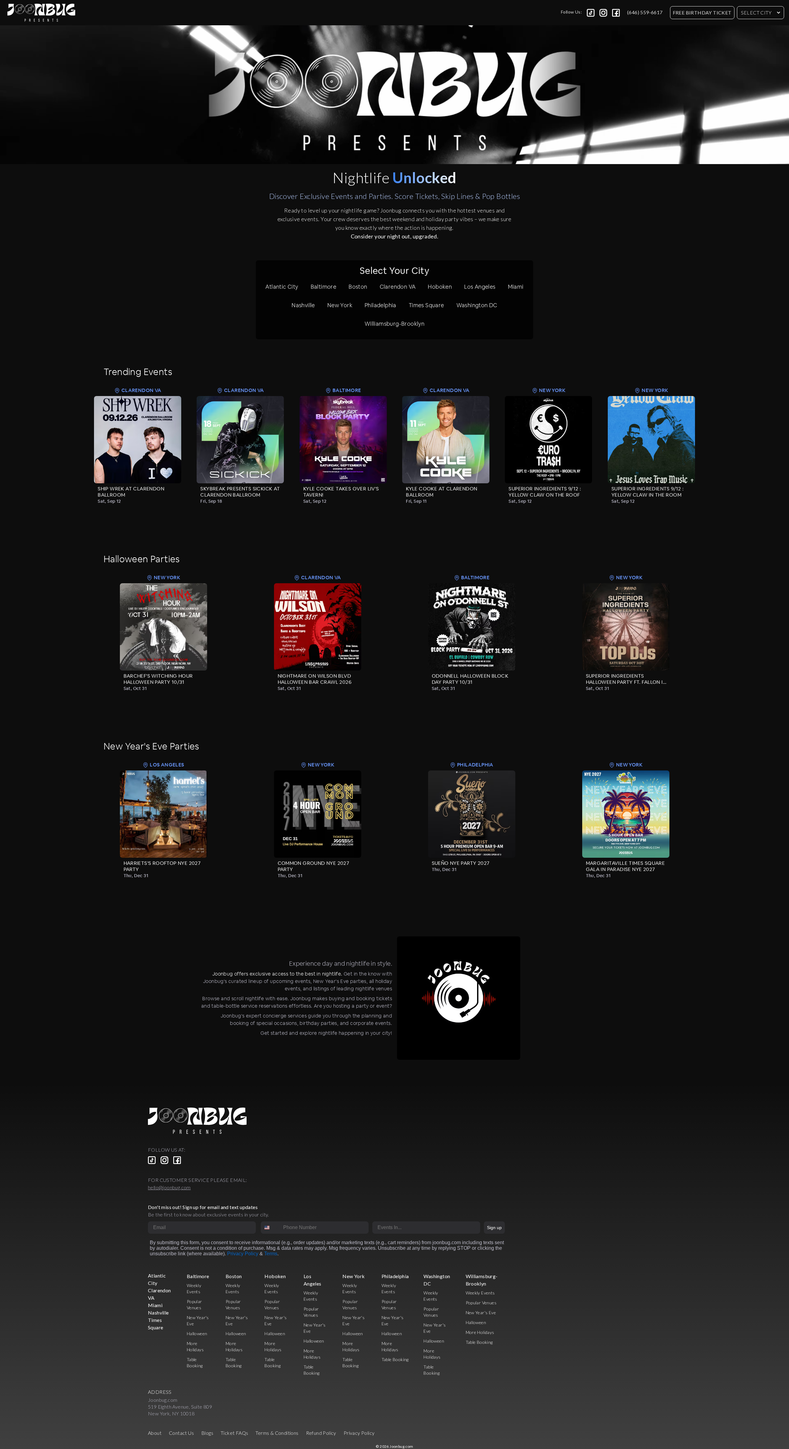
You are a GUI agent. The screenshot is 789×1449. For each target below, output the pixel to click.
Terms (270, 1253)
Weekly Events (480, 1292)
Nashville (303, 305)
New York (339, 305)
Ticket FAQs (234, 1433)
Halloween (197, 1333)
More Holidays (480, 1332)
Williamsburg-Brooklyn (394, 323)
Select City (756, 12)
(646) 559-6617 (645, 12)
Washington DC (476, 305)
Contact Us (181, 1433)
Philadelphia (380, 305)
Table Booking (395, 1359)
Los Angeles (479, 286)
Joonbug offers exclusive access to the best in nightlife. (277, 974)
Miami (516, 286)
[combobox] (270, 1227)
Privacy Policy (242, 1253)
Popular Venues (481, 1302)
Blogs (207, 1433)
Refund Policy (321, 1433)
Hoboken (440, 286)
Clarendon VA (398, 286)
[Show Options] (474, 1227)
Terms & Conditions (277, 1433)
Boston (358, 286)
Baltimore (324, 286)
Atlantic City (281, 286)
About (154, 1433)
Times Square (426, 305)
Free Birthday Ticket (702, 12)
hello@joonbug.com (169, 1187)
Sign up (494, 1227)
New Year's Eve (481, 1312)
